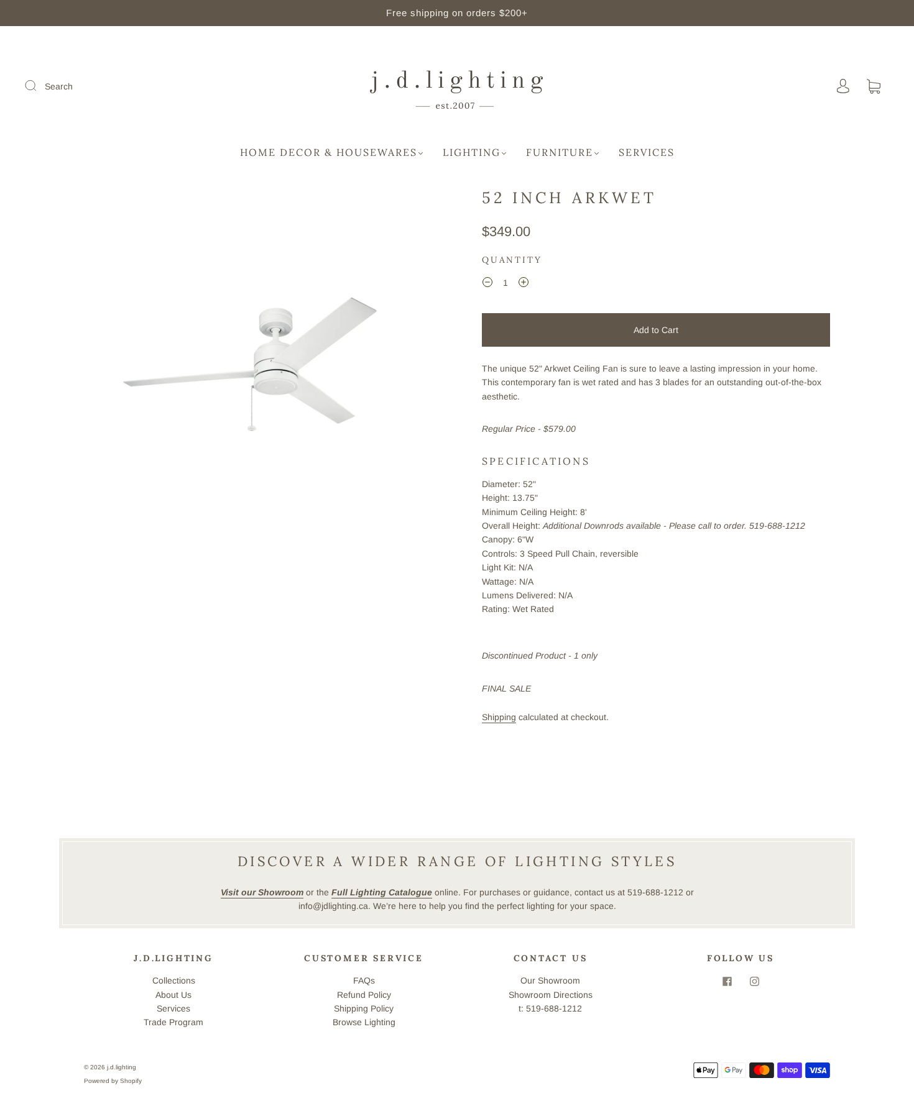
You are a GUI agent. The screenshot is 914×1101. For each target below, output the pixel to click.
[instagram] (754, 981)
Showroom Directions (551, 995)
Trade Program (173, 1022)
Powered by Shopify (113, 1080)
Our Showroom (550, 980)
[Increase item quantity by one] (523, 284)
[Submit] (38, 85)
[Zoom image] (258, 363)
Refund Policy (364, 995)
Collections (173, 980)
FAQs (364, 980)
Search (59, 86)
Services (647, 152)
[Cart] (873, 87)
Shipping (499, 717)
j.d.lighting (121, 1067)
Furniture (559, 152)
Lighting (472, 152)
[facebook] (727, 981)
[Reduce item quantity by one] (487, 284)
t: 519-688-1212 (550, 1008)
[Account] (843, 86)
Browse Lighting (364, 1022)
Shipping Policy (364, 1008)
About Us (173, 995)
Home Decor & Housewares (328, 152)
